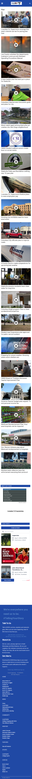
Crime (3, 703)
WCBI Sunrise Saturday (8, 711)
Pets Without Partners (7, 723)
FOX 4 (3, 766)
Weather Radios (6, 736)
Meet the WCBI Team (7, 694)
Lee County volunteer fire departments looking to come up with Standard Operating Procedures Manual (15, 56)
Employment (5, 686)
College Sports (6, 756)
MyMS (4, 769)
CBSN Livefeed (6, 768)
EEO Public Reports (15, 674)
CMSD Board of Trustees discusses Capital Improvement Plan (14, 379)
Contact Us (5, 684)
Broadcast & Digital (7, 682)
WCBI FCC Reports (7, 688)
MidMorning (5, 709)
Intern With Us (5, 692)
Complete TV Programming (15, 511)
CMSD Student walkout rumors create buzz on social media (14, 149)
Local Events (5, 719)
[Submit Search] (30, 3)
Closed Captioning (12, 672)
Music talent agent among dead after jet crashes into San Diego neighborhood (15, 126)
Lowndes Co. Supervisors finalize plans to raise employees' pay (15, 195)
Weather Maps (6, 738)
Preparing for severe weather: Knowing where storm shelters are (15, 356)
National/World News (7, 707)
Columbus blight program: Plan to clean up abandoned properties (15, 310)
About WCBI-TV (6, 681)
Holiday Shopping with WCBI (9, 721)
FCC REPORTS (20, 672)
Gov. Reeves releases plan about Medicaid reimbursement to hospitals (14, 448)
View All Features (6, 746)
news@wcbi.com (20, 634)
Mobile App (10, 669)
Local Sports (5, 754)
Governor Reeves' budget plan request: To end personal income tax (16, 402)
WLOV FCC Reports (7, 690)
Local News (5, 705)
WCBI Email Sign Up (19, 669)
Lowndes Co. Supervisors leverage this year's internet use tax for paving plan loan (15, 31)
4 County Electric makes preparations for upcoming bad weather (15, 264)
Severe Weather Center (8, 734)
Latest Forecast (6, 730)
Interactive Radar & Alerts (8, 732)
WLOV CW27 (5, 764)
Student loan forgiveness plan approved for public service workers (15, 333)
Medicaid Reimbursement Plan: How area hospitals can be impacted (14, 425)
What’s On (4, 771)
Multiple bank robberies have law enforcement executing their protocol (14, 471)
